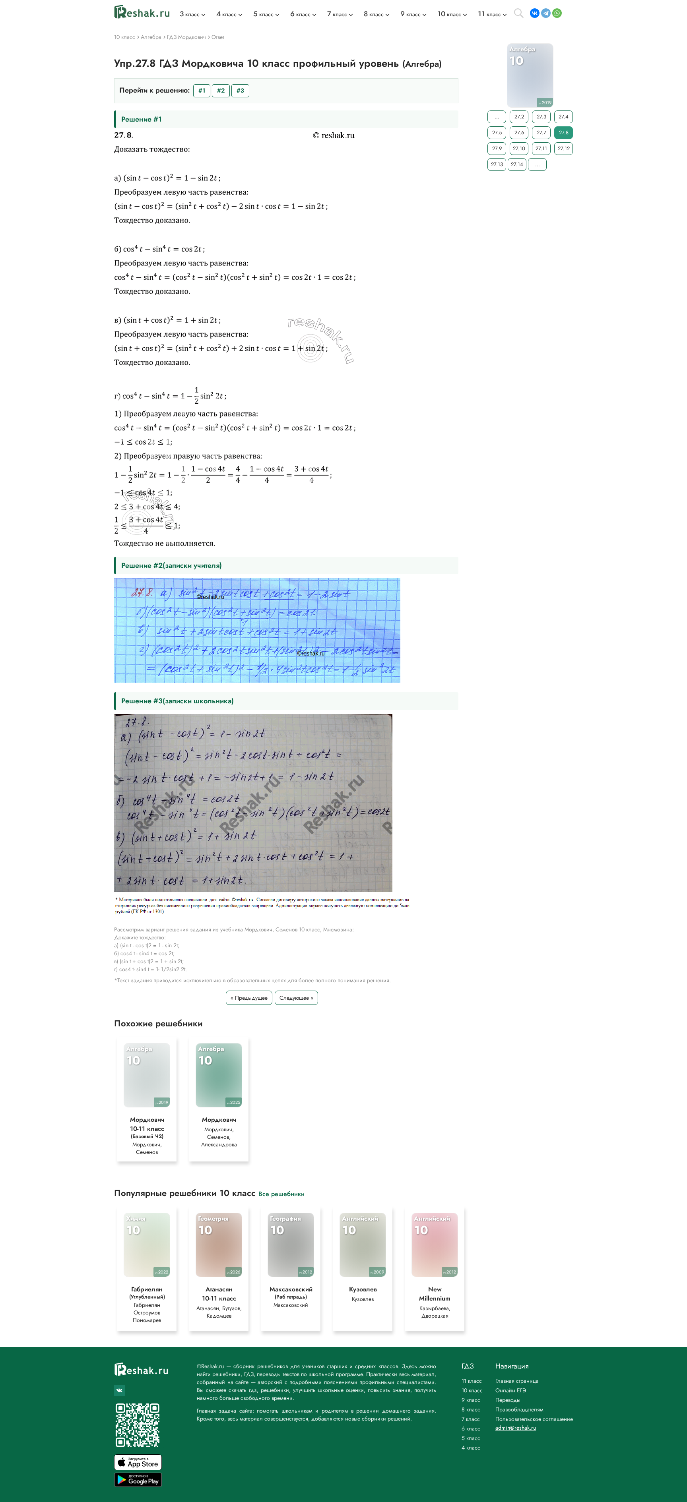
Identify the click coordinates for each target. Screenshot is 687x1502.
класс (190, 14)
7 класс (471, 1419)
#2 (221, 90)
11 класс (472, 1381)
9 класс (471, 1400)
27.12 (564, 148)
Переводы (507, 1400)
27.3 (541, 116)
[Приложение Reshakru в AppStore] (138, 1468)
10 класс (472, 1390)
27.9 (497, 148)
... (497, 116)
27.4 (564, 116)
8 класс (471, 1409)
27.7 (541, 132)
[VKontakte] (535, 13)
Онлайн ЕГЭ (510, 1390)
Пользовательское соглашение (534, 1419)
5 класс (471, 1438)
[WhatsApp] (557, 13)
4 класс (471, 1448)
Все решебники (281, 1193)
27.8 (564, 132)
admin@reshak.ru (515, 1428)
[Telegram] (546, 13)
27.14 (517, 164)
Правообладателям (519, 1409)
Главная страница (517, 1381)
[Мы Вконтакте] (119, 1390)
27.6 (519, 132)
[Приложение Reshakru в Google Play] (138, 1484)
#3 (240, 90)
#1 (201, 90)
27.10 (519, 148)
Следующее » (296, 998)
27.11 (541, 148)
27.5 (497, 132)
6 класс (471, 1428)
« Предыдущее (249, 998)
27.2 (519, 116)
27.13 (497, 164)
